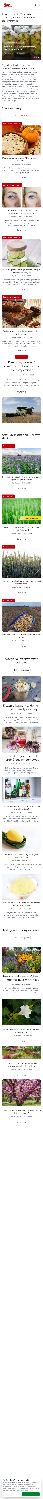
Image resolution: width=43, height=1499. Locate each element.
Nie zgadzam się (12, 1494)
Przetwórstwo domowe (15, 43)
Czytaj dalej (21, 392)
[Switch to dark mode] (35, 5)
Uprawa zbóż (21, 357)
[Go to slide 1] (34, 57)
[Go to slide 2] (36, 57)
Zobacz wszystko (21, 115)
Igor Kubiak (16, 164)
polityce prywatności (22, 1490)
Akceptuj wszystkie (30, 1494)
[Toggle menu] (39, 5)
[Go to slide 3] (38, 57)
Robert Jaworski (9, 53)
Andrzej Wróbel (16, 217)
